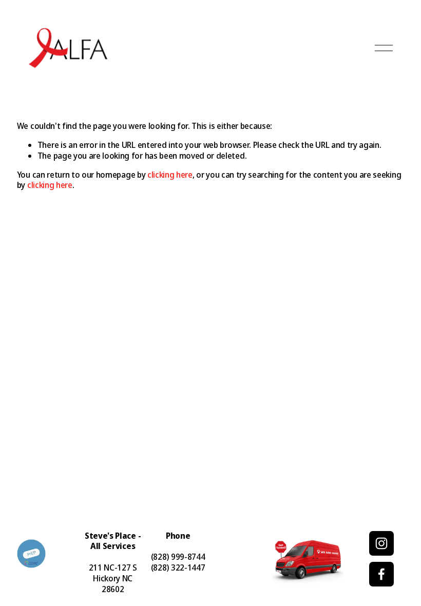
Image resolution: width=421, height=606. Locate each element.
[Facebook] (381, 574)
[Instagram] (381, 543)
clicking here (170, 175)
